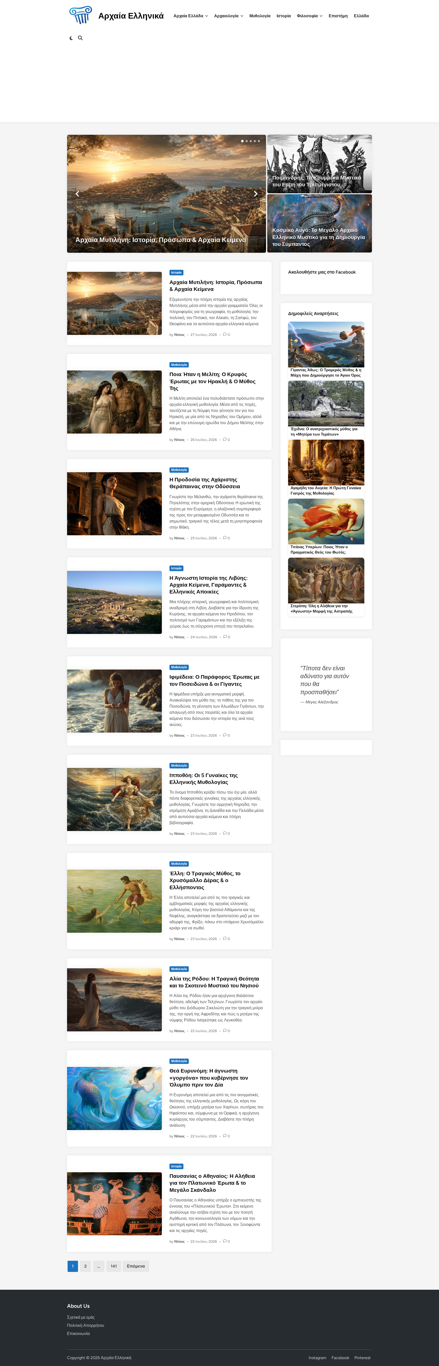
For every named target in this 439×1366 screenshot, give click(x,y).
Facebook (340, 1357)
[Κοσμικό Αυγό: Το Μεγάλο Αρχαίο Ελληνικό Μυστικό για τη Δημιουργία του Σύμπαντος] (319, 223)
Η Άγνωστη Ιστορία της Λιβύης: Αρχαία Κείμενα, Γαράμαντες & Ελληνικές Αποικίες (208, 585)
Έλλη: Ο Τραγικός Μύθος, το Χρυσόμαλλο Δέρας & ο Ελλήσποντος (205, 880)
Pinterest (362, 1357)
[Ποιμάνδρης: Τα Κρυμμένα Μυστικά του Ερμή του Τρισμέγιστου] (319, 164)
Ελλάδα (361, 15)
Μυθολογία (260, 15)
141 (114, 1266)
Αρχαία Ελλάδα (188, 15)
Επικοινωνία (78, 1333)
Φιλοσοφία (307, 15)
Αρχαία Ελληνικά (131, 16)
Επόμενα (136, 1266)
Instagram (317, 1357)
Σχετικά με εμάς (81, 1317)
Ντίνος (179, 335)
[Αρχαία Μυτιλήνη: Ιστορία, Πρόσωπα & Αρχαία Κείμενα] (166, 194)
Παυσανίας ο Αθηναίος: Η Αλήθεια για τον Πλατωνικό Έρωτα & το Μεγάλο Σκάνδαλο (212, 1183)
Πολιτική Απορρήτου (85, 1325)
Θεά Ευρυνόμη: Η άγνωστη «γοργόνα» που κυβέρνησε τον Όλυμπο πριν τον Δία (208, 1077)
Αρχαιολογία (226, 15)
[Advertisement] (219, 86)
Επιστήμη (338, 15)
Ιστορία (284, 15)
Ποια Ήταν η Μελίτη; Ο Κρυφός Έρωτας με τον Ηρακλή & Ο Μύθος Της (212, 381)
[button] (242, 141)
